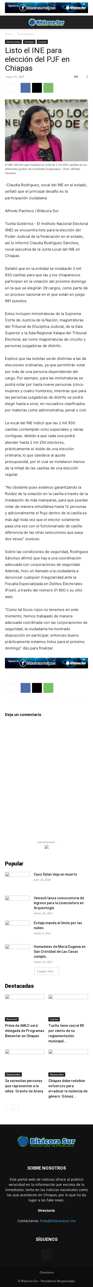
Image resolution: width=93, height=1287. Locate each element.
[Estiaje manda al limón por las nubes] (17, 929)
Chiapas (29, 41)
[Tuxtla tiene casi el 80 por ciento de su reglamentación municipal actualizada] (68, 1007)
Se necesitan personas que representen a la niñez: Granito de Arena (24, 1086)
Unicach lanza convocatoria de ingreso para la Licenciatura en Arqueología (59, 903)
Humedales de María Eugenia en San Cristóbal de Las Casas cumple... (60, 951)
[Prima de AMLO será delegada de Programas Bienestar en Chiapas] (25, 1007)
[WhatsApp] (48, 88)
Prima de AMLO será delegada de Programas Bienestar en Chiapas (24, 1031)
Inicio (8, 34)
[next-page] (16, 1107)
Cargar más (45, 971)
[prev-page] (8, 1107)
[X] (37, 88)
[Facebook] (26, 88)
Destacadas (26, 34)
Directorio (47, 1272)
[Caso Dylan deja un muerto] (17, 880)
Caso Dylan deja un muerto (55, 874)
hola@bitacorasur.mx (58, 1220)
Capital (54, 1019)
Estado (42, 41)
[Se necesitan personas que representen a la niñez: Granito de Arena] (25, 1062)
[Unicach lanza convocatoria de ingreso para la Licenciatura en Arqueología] (17, 904)
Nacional (11, 1019)
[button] (8, 22)
